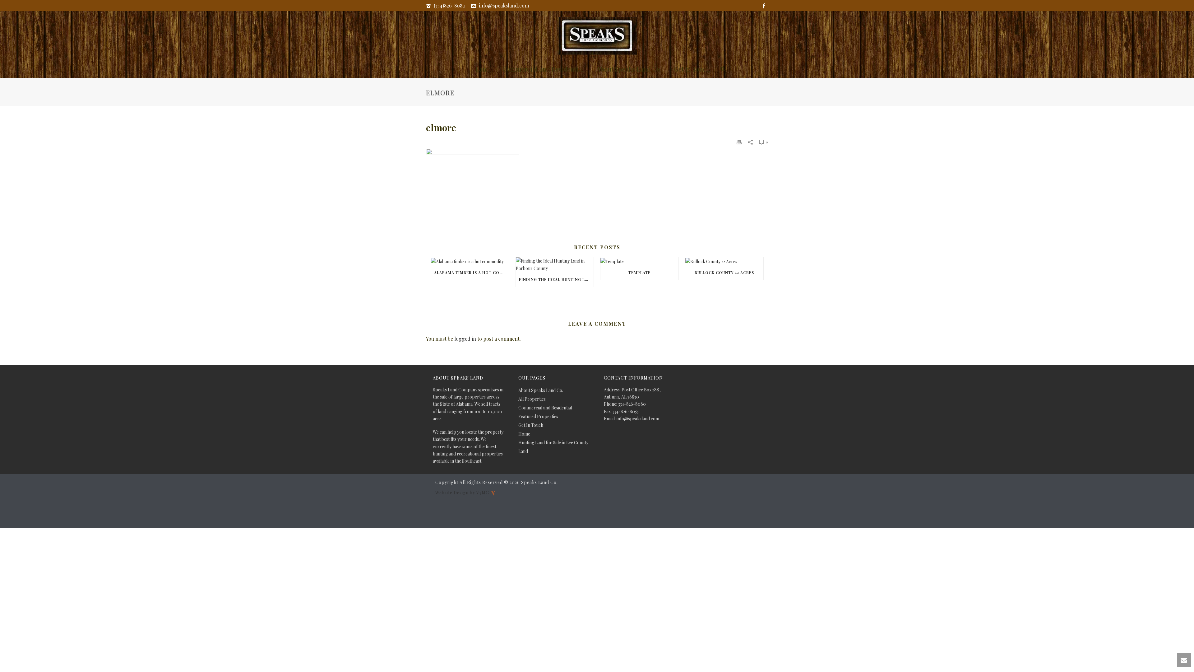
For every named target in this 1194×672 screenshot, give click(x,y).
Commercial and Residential (543, 69)
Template (639, 272)
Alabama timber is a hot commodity (471, 272)
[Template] (639, 261)
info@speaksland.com (504, 5)
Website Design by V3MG (462, 493)
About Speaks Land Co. (629, 69)
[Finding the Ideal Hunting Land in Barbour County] (555, 264)
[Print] (739, 141)
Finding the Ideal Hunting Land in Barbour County (556, 279)
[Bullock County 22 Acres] (724, 261)
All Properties (532, 399)
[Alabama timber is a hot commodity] (470, 261)
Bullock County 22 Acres (724, 272)
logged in (465, 338)
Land (483, 69)
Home (524, 434)
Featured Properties (538, 416)
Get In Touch (692, 69)
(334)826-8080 (449, 5)
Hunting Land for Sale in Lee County (553, 443)
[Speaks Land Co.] (597, 36)
